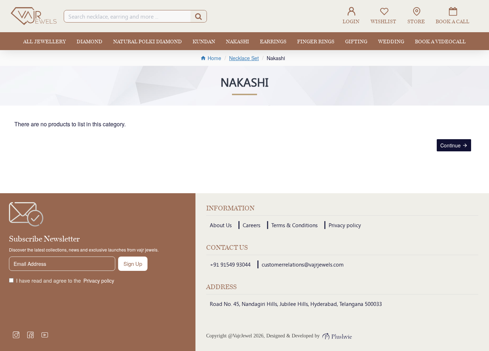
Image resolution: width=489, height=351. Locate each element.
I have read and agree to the (65, 280)
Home (213, 58)
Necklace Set (244, 58)
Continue (450, 145)
